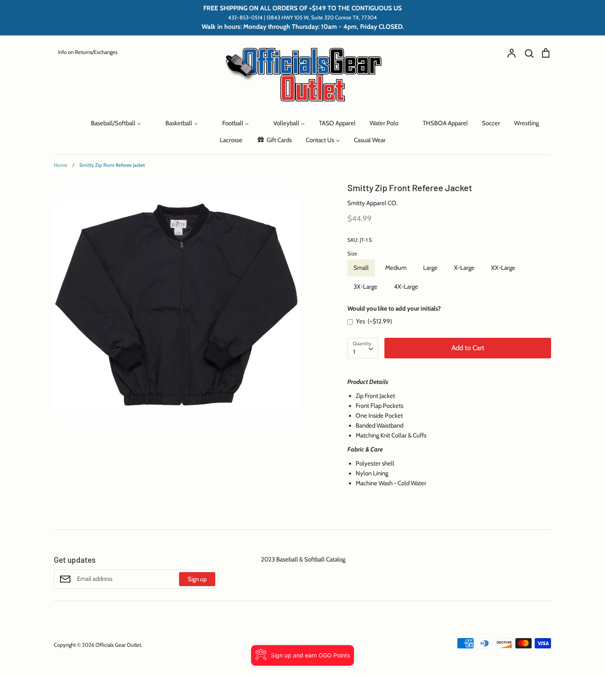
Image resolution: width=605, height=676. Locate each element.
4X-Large (406, 286)
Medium (396, 267)
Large (430, 267)
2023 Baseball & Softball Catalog (303, 559)
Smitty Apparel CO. (372, 203)
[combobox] (362, 348)
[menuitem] (66, 122)
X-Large (464, 267)
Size (352, 253)
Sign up (197, 579)
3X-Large (365, 286)
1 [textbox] (354, 352)
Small (361, 267)
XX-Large (503, 267)
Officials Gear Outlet (118, 644)
